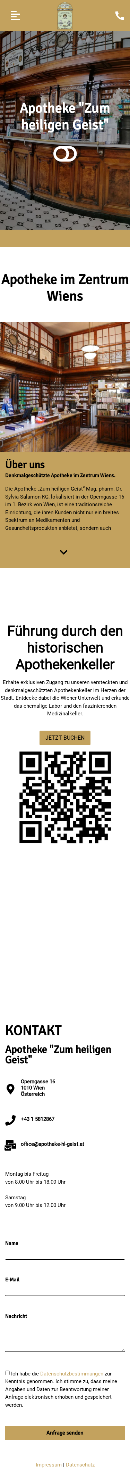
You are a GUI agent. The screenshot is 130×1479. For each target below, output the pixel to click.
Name (11, 1243)
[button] (15, 16)
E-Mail (12, 1279)
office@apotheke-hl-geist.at (52, 1144)
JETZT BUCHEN (65, 737)
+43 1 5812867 (37, 1119)
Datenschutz (80, 1465)
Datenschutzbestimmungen (72, 1373)
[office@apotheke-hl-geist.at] (10, 1145)
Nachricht (16, 1316)
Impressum (49, 1465)
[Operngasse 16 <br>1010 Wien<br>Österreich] (10, 1089)
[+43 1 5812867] (10, 1120)
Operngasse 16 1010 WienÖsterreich (38, 1087)
